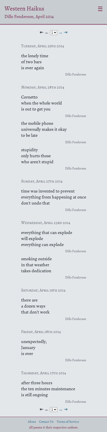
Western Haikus (24, 8)
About (32, 422)
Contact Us (46, 422)
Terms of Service (68, 422)
